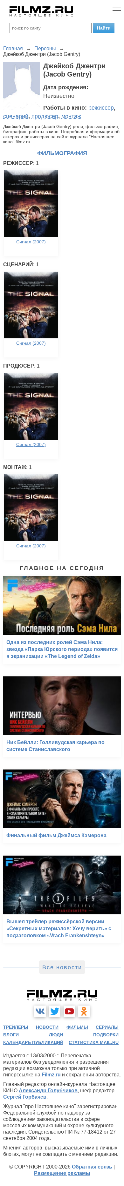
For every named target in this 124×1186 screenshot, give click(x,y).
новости (47, 1027)
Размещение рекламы (62, 1173)
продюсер (44, 116)
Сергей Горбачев (24, 1097)
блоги (11, 1034)
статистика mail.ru (94, 1042)
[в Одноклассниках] (84, 1011)
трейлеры (15, 1027)
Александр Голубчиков (48, 1090)
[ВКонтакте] (40, 1011)
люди (56, 1034)
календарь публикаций (33, 1042)
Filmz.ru (51, 1074)
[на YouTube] (69, 1011)
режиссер (101, 108)
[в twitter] (54, 1011)
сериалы (107, 1027)
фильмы (77, 1027)
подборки (106, 1034)
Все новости (62, 967)
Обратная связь (92, 1166)
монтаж (71, 116)
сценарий (15, 116)
